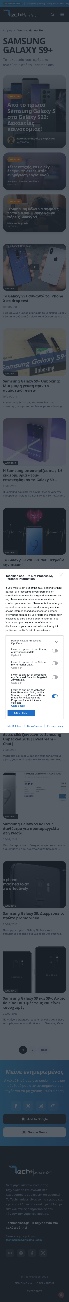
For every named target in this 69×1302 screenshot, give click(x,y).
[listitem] (34, 641)
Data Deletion (14, 725)
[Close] (61, 576)
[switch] (55, 650)
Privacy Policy (55, 725)
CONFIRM (21, 713)
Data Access (34, 725)
